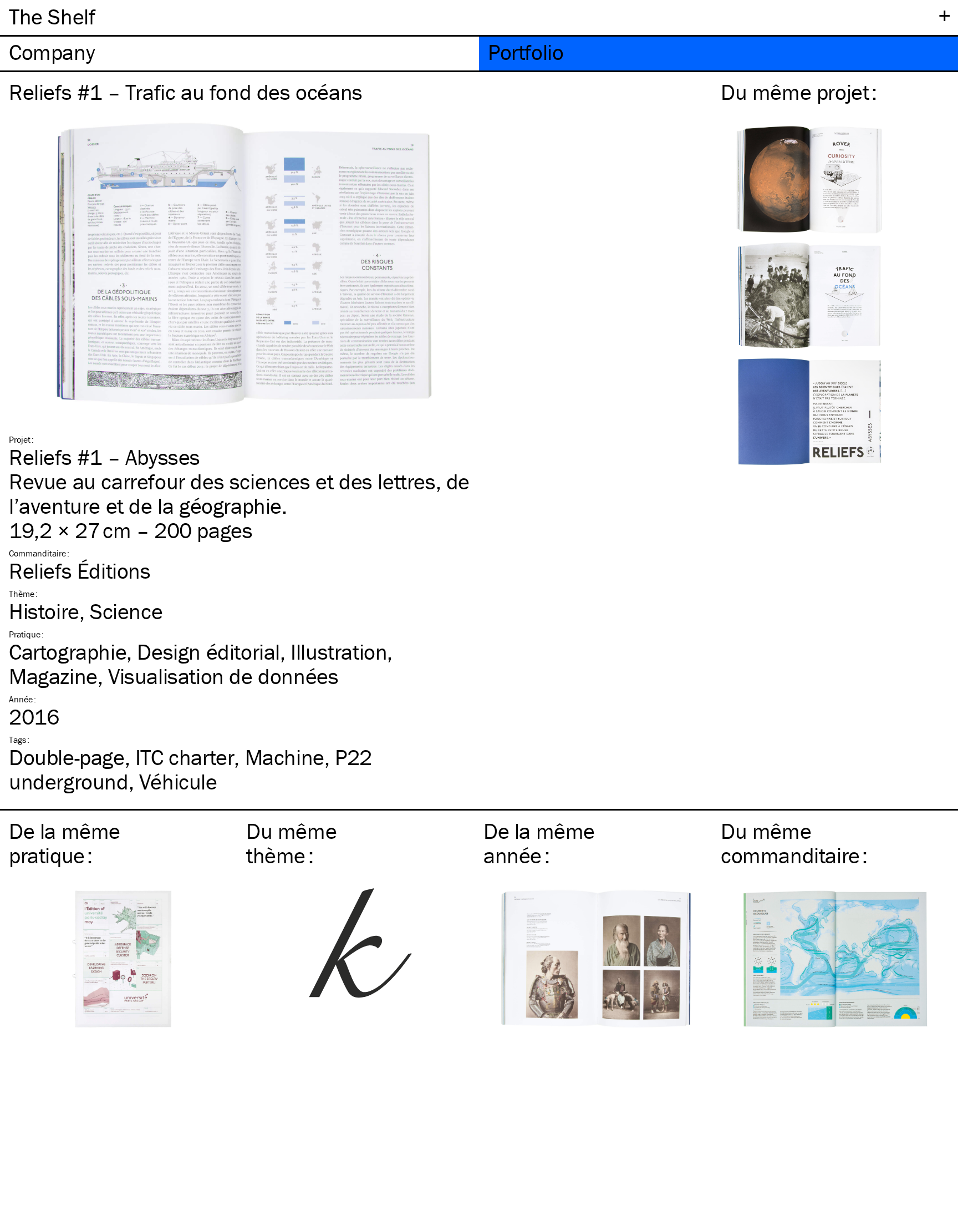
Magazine (53, 676)
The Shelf (52, 16)
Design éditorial (208, 651)
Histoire (44, 611)
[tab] (239, 53)
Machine (284, 757)
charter (185, 757)
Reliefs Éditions (80, 570)
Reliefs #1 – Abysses (104, 456)
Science (126, 611)
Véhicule (178, 781)
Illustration (339, 651)
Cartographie (67, 651)
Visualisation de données (223, 676)
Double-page (67, 757)
